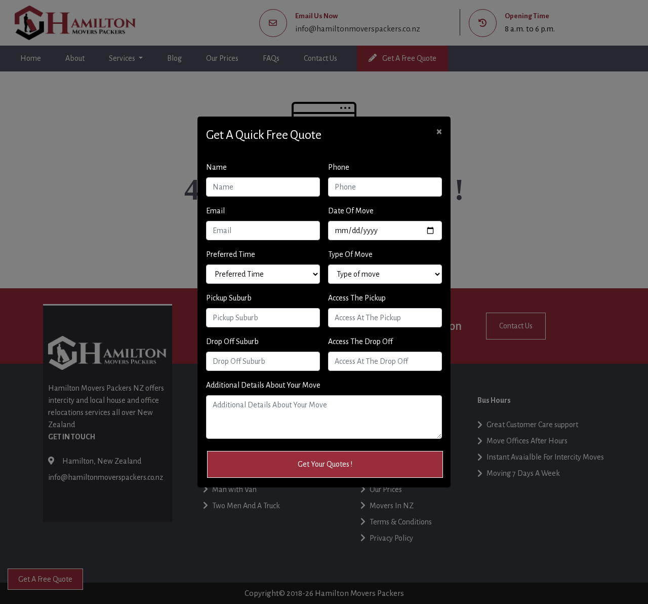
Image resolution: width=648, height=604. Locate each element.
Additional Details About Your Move (263, 385)
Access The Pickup (357, 298)
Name (216, 167)
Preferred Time (230, 254)
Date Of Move (351, 211)
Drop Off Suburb (232, 341)
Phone (338, 167)
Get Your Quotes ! (325, 464)
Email (215, 211)
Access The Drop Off (360, 341)
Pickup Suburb (229, 298)
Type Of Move (350, 254)
